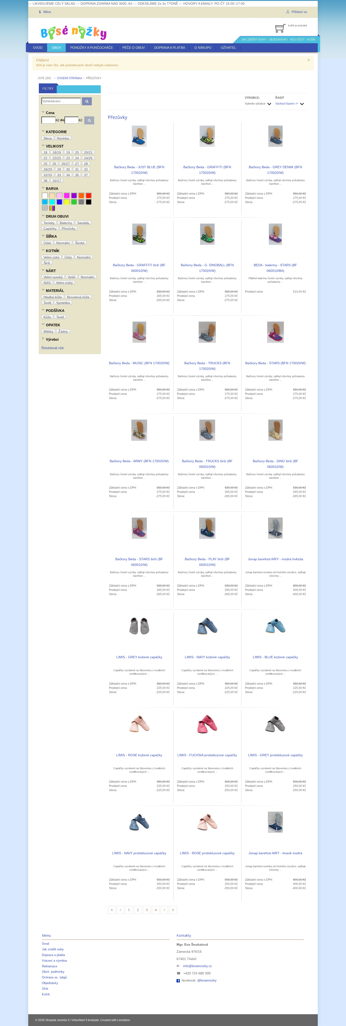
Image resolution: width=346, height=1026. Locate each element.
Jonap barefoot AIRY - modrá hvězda (275, 559)
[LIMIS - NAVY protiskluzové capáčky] (139, 822)
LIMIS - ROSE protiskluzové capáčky (207, 853)
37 (86, 175)
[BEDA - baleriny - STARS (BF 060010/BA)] (275, 234)
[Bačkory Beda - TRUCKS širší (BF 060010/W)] (207, 430)
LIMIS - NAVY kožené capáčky (207, 657)
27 (77, 164)
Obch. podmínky (53, 971)
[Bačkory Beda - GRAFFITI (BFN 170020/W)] (207, 136)
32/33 (48, 175)
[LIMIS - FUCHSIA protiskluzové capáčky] (207, 724)
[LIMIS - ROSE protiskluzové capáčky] (207, 822)
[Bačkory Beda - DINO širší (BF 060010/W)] (275, 430)
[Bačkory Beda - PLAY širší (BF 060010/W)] (207, 528)
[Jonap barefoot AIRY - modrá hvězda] (275, 528)
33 (59, 175)
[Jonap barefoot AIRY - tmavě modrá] (275, 822)
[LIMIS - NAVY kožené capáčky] (207, 626)
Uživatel (228, 47)
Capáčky (50, 228)
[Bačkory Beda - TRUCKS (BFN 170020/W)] (207, 332)
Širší (47, 263)
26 (54, 164)
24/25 (88, 158)
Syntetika (63, 303)
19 (68, 152)
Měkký (48, 331)
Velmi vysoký (53, 277)
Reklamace (49, 966)
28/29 (48, 169)
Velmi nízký (64, 283)
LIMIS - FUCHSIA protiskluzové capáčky (207, 755)
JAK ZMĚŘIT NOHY (253, 39)
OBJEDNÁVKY (278, 39)
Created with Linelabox (115, 1020)
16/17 (56, 181)
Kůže (47, 317)
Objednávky (50, 983)
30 (68, 169)
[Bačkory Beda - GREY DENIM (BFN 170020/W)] (275, 136)
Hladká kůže (53, 297)
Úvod (37, 47)
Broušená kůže (78, 297)
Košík (46, 994)
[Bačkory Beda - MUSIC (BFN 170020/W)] (139, 332)
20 (77, 152)
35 (77, 175)
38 (45, 181)
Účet (45, 988)
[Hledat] (87, 101)
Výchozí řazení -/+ (286, 103)
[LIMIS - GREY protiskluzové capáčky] (275, 724)
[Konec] (173, 910)
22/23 (56, 158)
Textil (47, 303)
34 (68, 175)
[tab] (69, 113)
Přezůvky (68, 228)
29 (59, 169)
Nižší (47, 283)
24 (77, 158)
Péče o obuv (133, 47)
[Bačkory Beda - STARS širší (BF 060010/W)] (139, 528)
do (62, 120)
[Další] (164, 910)
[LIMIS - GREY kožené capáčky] (139, 626)
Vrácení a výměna (54, 960)
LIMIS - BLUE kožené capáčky (275, 657)
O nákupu (202, 47)
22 (45, 158)
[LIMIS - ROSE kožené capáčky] (139, 724)
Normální (63, 243)
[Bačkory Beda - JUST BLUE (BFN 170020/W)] (139, 136)
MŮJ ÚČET (297, 39)
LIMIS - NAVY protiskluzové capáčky (139, 853)
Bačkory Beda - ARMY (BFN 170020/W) (139, 461)
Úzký (68, 257)
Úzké (47, 243)
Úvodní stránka (69, 78)
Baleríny (66, 223)
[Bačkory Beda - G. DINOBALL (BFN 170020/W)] (207, 234)
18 (45, 152)
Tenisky (49, 223)
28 (86, 164)
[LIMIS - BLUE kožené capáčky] (275, 626)
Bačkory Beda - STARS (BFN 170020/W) (275, 363)
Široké (79, 243)
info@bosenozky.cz (197, 966)
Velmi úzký (51, 257)
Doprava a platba (169, 47)
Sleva (48, 138)
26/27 (65, 164)
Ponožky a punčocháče (91, 47)
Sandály (83, 223)
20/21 (88, 152)
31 (77, 169)
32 (86, 169)
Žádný (63, 331)
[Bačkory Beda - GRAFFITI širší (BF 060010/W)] (139, 234)
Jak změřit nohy (53, 949)
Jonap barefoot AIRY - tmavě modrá (275, 853)
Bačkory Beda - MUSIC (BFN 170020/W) (139, 363)
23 (68, 158)
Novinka (63, 138)
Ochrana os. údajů (54, 977)
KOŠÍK (311, 39)
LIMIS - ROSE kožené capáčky (139, 755)
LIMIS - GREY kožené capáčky (139, 657)
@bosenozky (207, 980)
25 (45, 164)
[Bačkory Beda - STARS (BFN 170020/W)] (275, 332)
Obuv (56, 47)
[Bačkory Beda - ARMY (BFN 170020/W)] (139, 430)
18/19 (56, 152)
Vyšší (72, 277)
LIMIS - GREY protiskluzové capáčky (275, 755)
